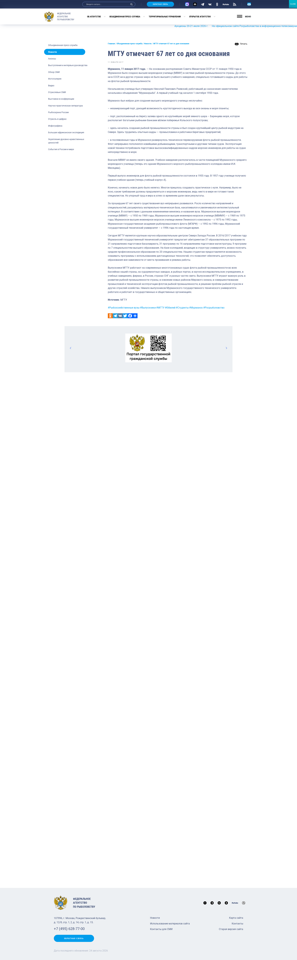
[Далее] (226, 348)
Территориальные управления (165, 16)
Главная (111, 44)
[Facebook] (130, 315)
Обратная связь (160, 4)
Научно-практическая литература (65, 105)
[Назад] (71, 348)
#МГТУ (160, 307)
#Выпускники (148, 307)
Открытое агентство (200, 16)
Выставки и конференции (61, 99)
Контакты (237, 923)
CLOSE (293, 4)
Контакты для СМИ (161, 929)
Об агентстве (94, 16)
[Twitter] (125, 315)
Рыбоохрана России (58, 112)
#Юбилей (170, 307)
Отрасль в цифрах (57, 119)
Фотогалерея (54, 79)
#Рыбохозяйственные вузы (124, 307)
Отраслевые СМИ (57, 92)
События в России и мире (61, 149)
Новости (52, 52)
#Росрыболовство (213, 307)
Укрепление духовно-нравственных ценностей (66, 141)
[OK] (217, 4)
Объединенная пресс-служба (124, 16)
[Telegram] (202, 4)
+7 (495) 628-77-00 (69, 929)
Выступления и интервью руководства (67, 65)
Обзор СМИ (54, 72)
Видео (51, 85)
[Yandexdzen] (195, 4)
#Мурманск (196, 307)
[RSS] (234, 4)
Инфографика (55, 126)
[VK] (209, 4)
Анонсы (52, 58)
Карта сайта (236, 917)
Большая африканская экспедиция (66, 132)
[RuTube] (226, 4)
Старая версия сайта (231, 929)
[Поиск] (131, 4)
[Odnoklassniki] (110, 315)
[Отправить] (135, 315)
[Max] (187, 4)
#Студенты (182, 307)
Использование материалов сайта (170, 923)
